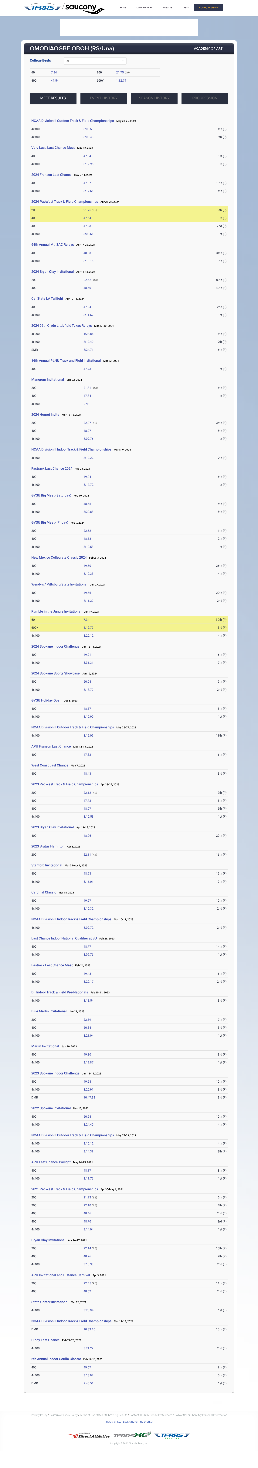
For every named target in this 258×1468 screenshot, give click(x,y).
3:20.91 (88, 1089)
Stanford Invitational (46, 865)
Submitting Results (116, 1415)
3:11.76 (88, 1178)
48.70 (87, 1221)
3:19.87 (88, 1062)
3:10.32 (88, 908)
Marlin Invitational (45, 1046)
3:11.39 (88, 601)
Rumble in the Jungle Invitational (56, 611)
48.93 (87, 873)
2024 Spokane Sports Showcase (55, 673)
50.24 (87, 1116)
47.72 (87, 800)
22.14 (87, 1248)
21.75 (120, 72)
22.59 (87, 1019)
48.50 (87, 288)
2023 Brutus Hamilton (47, 846)
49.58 (87, 1081)
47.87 (87, 183)
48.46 (87, 1213)
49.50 (87, 566)
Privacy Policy (39, 1415)
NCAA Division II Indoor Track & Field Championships (71, 449)
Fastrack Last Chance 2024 (51, 468)
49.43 (87, 973)
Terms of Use (87, 1415)
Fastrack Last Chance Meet (52, 965)
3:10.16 (88, 261)
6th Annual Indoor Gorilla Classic (56, 1359)
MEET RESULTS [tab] (53, 98)
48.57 (87, 708)
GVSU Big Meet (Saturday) (51, 495)
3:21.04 (88, 1035)
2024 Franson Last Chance (51, 175)
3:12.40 (88, 342)
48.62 (87, 1291)
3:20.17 (88, 981)
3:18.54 (88, 1000)
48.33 (87, 253)
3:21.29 (88, 1348)
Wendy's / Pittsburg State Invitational (59, 584)
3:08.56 (88, 234)
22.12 (87, 792)
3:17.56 (88, 191)
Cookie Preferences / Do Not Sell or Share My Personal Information (188, 1415)
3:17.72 (88, 484)
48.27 (87, 431)
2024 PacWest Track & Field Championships (64, 201)
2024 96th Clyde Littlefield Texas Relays (61, 325)
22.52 (87, 280)
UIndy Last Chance (45, 1340)
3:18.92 (88, 1375)
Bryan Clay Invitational (48, 1240)
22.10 (87, 1205)
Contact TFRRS (139, 1415)
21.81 (87, 388)
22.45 (87, 1283)
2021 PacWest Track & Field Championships (64, 1189)
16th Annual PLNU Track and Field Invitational (66, 361)
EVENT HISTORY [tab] (104, 98)
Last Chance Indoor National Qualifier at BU (64, 938)
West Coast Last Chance (49, 765)
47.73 (87, 369)
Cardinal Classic (43, 892)
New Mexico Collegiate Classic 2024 (59, 557)
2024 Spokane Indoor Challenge (55, 646)
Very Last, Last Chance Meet (53, 148)
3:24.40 (88, 1124)
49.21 (87, 654)
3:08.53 (88, 129)
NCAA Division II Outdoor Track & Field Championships (72, 121)
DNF (86, 404)
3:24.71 (88, 350)
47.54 (55, 80)
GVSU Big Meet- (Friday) (50, 522)
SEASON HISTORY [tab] (154, 98)
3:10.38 (88, 1264)
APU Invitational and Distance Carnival (60, 1275)
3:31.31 (88, 662)
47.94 (87, 307)
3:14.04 (88, 1229)
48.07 (87, 808)
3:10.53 (88, 547)
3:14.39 (88, 1151)
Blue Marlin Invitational (49, 1011)
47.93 (87, 226)
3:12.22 (88, 458)
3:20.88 (88, 512)
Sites (100, 1415)
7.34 (54, 72)
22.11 (87, 854)
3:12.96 (88, 164)
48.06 (87, 835)
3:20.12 (88, 635)
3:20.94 (88, 1310)
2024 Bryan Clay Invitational (52, 272)
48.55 (87, 504)
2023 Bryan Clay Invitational (52, 827)
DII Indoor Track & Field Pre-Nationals (60, 992)
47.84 (87, 156)
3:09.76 (88, 438)
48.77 (87, 946)
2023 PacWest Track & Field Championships (64, 784)
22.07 (87, 423)
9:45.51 (88, 1383)
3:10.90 (88, 716)
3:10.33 (88, 573)
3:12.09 (88, 735)
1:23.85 (88, 334)
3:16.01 (88, 881)
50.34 (87, 1027)
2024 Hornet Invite (45, 414)
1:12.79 (121, 80)
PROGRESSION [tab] (204, 98)
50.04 (87, 681)
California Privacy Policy (63, 1415)
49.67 (87, 1367)
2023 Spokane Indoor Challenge (55, 1073)
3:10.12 (88, 1143)
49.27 (87, 900)
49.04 (87, 477)
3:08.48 (88, 137)
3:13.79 (88, 690)
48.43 (87, 773)
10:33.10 (89, 1329)
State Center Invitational (49, 1302)
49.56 (87, 593)
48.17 (87, 1170)
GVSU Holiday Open (46, 700)
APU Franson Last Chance (51, 746)
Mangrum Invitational (47, 379)
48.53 (87, 538)
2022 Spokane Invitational (51, 1108)
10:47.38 (89, 1097)
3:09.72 (88, 927)
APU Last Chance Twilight (51, 1162)
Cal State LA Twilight (47, 298)
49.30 (87, 1054)
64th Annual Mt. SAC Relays (52, 244)
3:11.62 (88, 315)
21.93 (87, 1197)
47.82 (87, 754)
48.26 (87, 1256)
